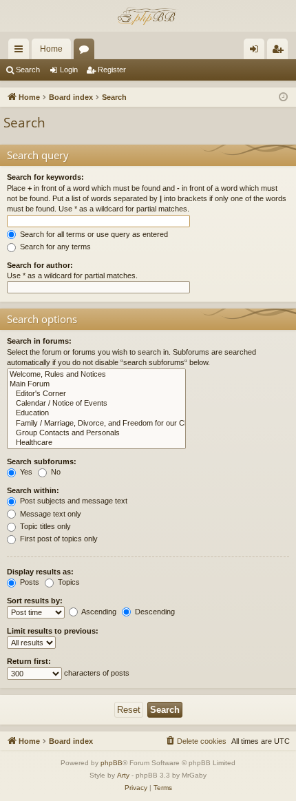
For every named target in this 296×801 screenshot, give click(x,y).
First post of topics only (58, 538)
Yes (25, 472)
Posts (28, 582)
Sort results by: (35, 600)
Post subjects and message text (72, 501)
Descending (154, 611)
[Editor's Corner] (96, 394)
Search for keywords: (45, 177)
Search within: (33, 490)
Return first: (29, 661)
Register (112, 69)
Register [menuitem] (280, 51)
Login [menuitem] (256, 51)
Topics (68, 582)
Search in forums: (39, 341)
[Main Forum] (96, 384)
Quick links (21, 51)
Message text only (49, 514)
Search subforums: (41, 461)
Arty (123, 775)
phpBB (112, 763)
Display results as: (40, 572)
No (55, 472)
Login (69, 69)
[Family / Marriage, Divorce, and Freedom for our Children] (96, 423)
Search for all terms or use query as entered (93, 234)
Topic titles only (44, 526)
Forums (86, 51)
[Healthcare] (96, 443)
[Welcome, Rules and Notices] (96, 374)
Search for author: (40, 265)
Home (51, 49)
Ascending (98, 611)
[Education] (96, 413)
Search (28, 69)
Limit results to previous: (52, 631)
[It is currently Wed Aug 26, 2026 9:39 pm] (283, 97)
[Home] (148, 16)
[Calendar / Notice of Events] (96, 403)
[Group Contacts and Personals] (96, 433)
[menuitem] (195, 741)
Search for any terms (54, 246)
